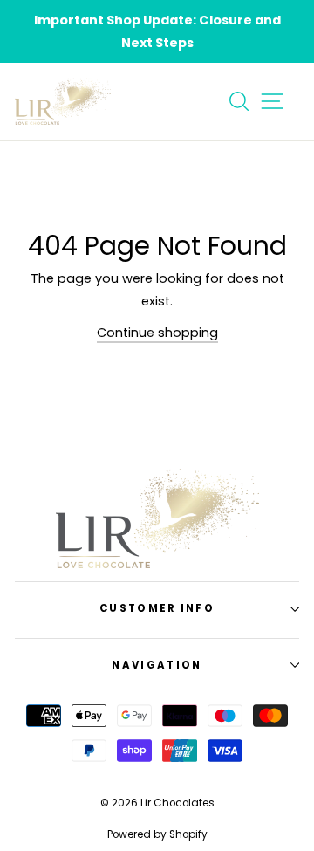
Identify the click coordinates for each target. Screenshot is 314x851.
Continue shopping (157, 332)
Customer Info (157, 608)
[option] (157, 31)
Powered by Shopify (157, 834)
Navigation (156, 665)
